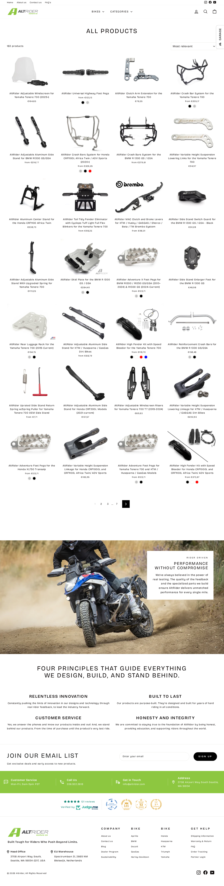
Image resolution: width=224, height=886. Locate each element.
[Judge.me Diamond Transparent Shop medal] (111, 804)
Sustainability (108, 857)
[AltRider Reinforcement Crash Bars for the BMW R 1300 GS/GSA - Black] (194, 357)
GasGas (135, 852)
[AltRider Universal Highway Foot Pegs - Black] (83, 102)
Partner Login (198, 857)
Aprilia (134, 836)
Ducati (134, 846)
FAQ (193, 846)
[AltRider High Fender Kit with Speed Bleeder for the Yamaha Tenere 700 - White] (136, 357)
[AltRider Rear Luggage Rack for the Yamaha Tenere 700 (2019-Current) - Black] (34, 357)
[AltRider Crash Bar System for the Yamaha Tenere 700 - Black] (189, 106)
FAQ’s (48, 2)
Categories (120, 11)
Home (10, 2)
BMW (134, 841)
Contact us (35, 2)
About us (21, 2)
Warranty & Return (201, 841)
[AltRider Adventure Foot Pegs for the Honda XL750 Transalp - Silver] (29, 478)
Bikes (97, 11)
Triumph (165, 852)
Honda (164, 836)
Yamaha (165, 857)
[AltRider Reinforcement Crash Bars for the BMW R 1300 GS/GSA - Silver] (189, 357)
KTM (163, 846)
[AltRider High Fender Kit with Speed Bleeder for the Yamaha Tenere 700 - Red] (141, 357)
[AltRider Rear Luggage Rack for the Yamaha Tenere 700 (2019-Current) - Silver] (29, 357)
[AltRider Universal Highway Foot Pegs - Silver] (87, 102)
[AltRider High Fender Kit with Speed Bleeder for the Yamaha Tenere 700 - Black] (131, 357)
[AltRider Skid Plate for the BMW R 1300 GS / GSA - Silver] (83, 292)
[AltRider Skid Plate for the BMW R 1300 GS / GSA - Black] (87, 292)
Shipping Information (202, 836)
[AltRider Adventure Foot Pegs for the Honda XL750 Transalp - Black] (34, 478)
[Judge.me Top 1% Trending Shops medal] (156, 804)
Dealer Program (109, 852)
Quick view (32, 86)
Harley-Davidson (140, 857)
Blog (103, 846)
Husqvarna (167, 841)
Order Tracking (199, 852)
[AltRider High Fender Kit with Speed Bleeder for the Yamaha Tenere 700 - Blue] (146, 357)
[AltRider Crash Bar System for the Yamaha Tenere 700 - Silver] (194, 106)
